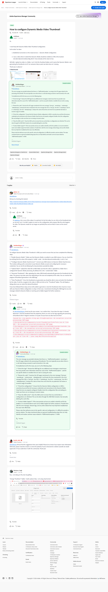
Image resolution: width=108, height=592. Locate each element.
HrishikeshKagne (20, 84)
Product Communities (9, 7)
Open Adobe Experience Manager (88, 16)
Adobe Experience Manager (21, 7)
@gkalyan (17, 220)
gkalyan (16, 192)
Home (2, 7)
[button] (98, 7)
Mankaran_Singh (18, 470)
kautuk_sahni (17, 440)
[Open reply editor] (41, 177)
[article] (41, 202)
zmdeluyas (16, 36)
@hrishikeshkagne (20, 311)
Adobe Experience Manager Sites (35, 7)
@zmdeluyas (16, 88)
